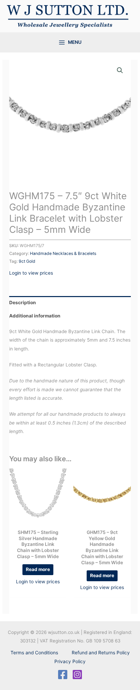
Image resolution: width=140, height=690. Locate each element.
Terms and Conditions (34, 652)
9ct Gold (27, 261)
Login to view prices (31, 273)
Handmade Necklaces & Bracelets (63, 253)
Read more (38, 569)
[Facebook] (62, 674)
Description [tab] (22, 302)
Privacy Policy (70, 661)
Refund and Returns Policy (101, 652)
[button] (120, 70)
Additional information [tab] (34, 315)
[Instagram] (77, 674)
